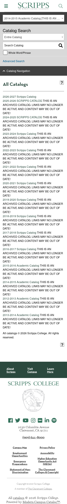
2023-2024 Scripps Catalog (19, 134)
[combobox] (33, 18)
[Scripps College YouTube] (26, 420)
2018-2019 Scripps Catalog (19, 216)
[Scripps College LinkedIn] (47, 420)
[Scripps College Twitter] (17, 420)
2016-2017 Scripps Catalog (19, 249)
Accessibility (47, 453)
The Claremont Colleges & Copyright (47, 471)
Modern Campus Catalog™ (41, 502)
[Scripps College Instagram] (33, 420)
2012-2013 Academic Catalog (21, 298)
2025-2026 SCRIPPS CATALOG (22, 101)
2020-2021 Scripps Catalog (19, 183)
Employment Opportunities (20, 454)
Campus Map (20, 447)
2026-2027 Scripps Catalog (19, 97)
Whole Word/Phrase (19, 52)
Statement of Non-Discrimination (20, 471)
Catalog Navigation (18, 71)
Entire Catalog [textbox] (13, 37)
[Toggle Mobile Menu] (6, 6)
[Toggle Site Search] (61, 6)
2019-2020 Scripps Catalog (19, 200)
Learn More (50, 370)
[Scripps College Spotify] (54, 420)
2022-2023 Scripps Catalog (19, 150)
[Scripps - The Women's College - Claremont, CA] (33, 5)
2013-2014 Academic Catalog (21, 315)
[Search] (60, 45)
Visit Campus (32, 370)
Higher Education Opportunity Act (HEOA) (47, 461)
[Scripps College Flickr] (40, 420)
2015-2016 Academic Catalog (21, 265)
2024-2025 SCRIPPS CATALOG (22, 117)
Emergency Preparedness (19, 462)
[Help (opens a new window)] (62, 82)
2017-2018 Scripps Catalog (19, 232)
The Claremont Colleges (40, 488)
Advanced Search (14, 61)
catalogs (18, 498)
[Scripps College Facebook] (10, 420)
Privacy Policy (47, 447)
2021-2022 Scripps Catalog (19, 167)
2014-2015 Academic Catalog (21, 282)
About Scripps (11, 370)
